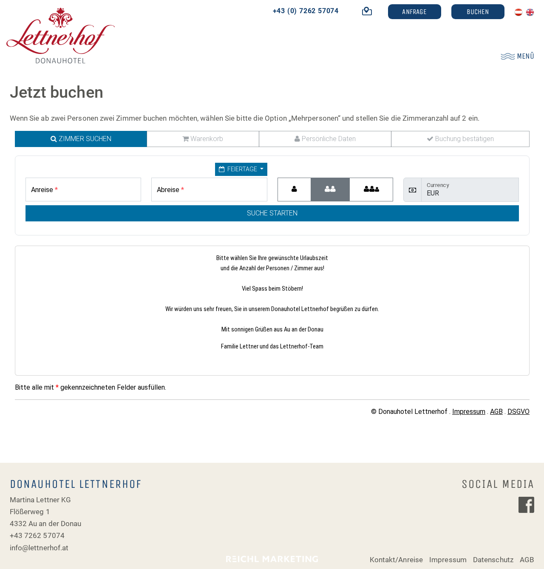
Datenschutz (493, 559)
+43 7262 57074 (37, 535)
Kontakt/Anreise (396, 559)
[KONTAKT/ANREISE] (363, 10)
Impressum (448, 559)
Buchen (478, 11)
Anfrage (414, 11)
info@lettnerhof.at (39, 548)
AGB (527, 559)
